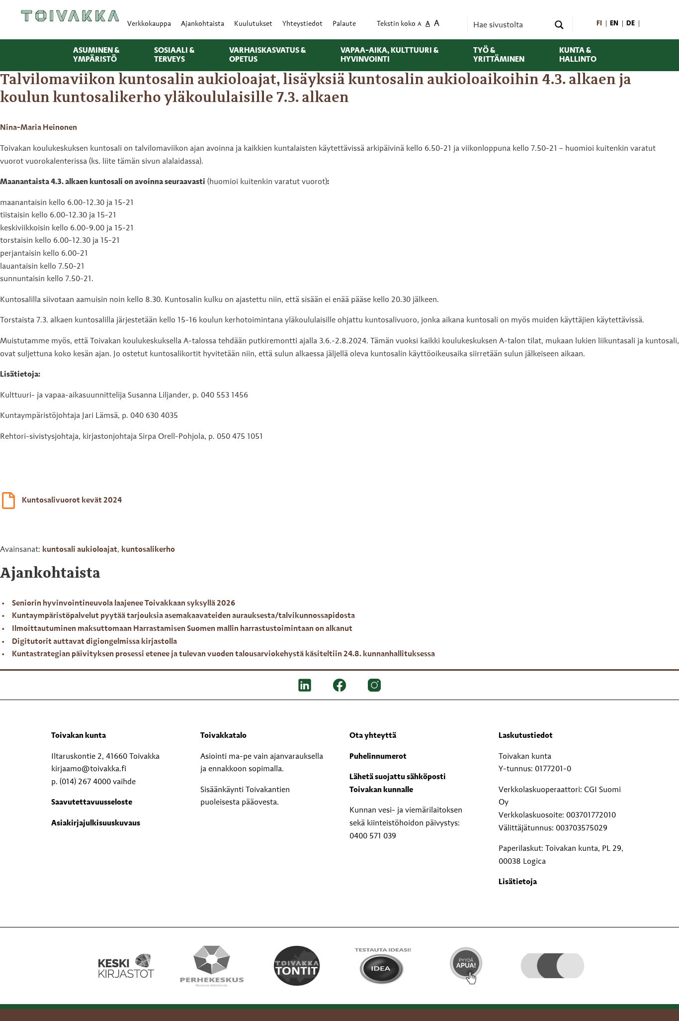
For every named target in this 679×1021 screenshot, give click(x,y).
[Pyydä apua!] (467, 965)
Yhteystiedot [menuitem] (302, 24)
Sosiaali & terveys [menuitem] (174, 55)
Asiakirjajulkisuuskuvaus (95, 823)
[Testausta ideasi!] (382, 966)
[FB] (339, 685)
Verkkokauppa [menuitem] (149, 24)
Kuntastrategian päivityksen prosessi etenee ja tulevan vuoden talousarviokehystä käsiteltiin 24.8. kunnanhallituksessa (223, 654)
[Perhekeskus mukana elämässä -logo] (211, 966)
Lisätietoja (518, 882)
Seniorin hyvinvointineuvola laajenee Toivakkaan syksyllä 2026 (123, 604)
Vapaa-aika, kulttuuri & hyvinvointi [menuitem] (389, 55)
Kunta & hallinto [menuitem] (577, 55)
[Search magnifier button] (559, 25)
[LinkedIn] (304, 685)
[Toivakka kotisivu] (70, 16)
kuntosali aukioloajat (79, 550)
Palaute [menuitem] (344, 24)
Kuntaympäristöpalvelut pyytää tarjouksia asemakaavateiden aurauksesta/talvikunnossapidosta (183, 616)
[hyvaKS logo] (552, 956)
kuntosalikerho (148, 550)
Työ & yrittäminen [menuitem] (498, 55)
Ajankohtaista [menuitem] (202, 24)
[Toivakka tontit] (297, 966)
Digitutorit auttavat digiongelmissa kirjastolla (94, 642)
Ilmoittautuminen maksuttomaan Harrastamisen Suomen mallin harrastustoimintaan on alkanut (182, 629)
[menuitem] (599, 24)
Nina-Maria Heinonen (38, 128)
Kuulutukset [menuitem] (253, 24)
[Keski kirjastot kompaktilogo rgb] (126, 955)
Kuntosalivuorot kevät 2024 (72, 501)
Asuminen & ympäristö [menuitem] (96, 55)
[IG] (374, 685)
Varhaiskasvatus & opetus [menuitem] (267, 55)
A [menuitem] (420, 24)
